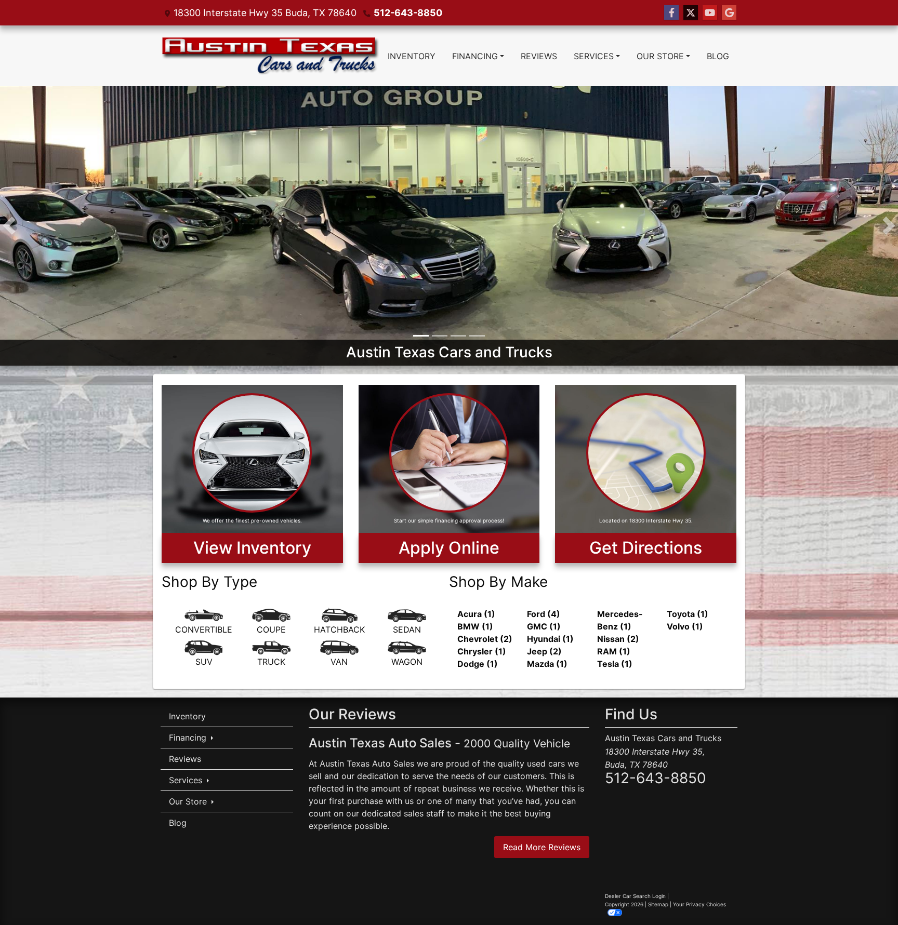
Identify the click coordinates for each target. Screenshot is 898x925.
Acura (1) (476, 614)
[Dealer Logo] (270, 56)
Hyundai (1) (550, 639)
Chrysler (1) (481, 651)
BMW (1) (475, 626)
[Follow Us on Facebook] (671, 12)
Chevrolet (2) (484, 639)
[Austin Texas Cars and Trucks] (449, 225)
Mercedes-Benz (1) (620, 620)
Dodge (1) (477, 664)
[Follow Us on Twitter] (690, 12)
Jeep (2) (544, 651)
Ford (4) (543, 614)
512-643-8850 (408, 12)
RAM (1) (613, 651)
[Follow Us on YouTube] (710, 12)
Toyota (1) (687, 614)
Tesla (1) (614, 664)
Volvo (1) (685, 626)
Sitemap (658, 904)
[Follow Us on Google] (729, 12)
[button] (9, 226)
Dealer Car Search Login (635, 896)
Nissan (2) (618, 639)
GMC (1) (544, 626)
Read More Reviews (541, 847)
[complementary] (867, 894)
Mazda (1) (547, 664)
